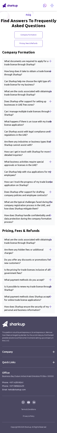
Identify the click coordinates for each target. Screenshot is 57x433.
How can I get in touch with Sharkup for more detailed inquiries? (27, 153)
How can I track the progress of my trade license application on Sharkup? (28, 183)
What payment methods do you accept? (24, 280)
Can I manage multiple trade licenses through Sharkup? (26, 113)
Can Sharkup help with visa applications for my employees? (27, 173)
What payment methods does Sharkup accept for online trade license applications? (27, 298)
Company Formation (28, 35)
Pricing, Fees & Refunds (28, 43)
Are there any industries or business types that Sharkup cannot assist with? (27, 143)
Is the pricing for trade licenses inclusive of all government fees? (27, 271)
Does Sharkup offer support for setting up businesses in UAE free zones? (25, 103)
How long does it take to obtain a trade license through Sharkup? (27, 73)
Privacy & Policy (28, 416)
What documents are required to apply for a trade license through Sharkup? (26, 63)
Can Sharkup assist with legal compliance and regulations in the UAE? (27, 133)
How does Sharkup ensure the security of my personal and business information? (26, 308)
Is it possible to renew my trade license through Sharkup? (27, 288)
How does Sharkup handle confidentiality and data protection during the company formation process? (27, 218)
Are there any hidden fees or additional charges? (23, 251)
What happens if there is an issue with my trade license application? (28, 123)
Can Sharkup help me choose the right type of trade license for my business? (27, 83)
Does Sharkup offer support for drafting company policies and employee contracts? (25, 193)
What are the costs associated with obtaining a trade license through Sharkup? (28, 93)
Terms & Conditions (28, 409)
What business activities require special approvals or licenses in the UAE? (24, 163)
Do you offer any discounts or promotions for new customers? (27, 261)
